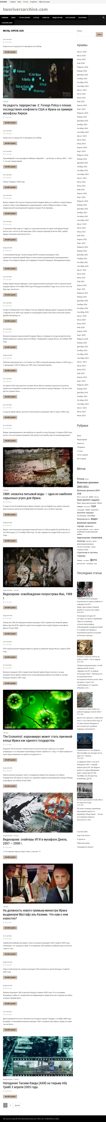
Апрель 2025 (82, 105)
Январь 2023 (82, 205)
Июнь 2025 (81, 97)
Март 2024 (81, 151)
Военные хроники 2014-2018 (88, 492)
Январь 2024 (82, 159)
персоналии (83, 537)
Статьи (25, 2)
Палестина (87, 506)
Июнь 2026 (81, 59)
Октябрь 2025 (82, 82)
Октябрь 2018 (82, 400)
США (93, 506)
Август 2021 (81, 270)
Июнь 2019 (81, 369)
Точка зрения (24, 17)
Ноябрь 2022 (82, 212)
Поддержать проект (85, 847)
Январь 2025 (82, 117)
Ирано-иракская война (89, 503)
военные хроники (86, 522)
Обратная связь (44, 2)
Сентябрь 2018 (83, 404)
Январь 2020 (82, 343)
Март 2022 (81, 243)
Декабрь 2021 (82, 254)
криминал (89, 526)
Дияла (91, 497)
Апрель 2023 (82, 193)
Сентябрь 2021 (83, 266)
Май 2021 (81, 281)
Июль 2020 (81, 320)
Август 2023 (81, 178)
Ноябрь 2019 (82, 350)
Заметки (45, 17)
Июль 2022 (81, 228)
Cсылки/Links (7, 23)
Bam (57, 1119)
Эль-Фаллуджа (81, 516)
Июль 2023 (81, 182)
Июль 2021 (81, 274)
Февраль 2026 (82, 67)
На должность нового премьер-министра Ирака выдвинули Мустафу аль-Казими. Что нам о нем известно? (35, 914)
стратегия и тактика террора (87, 554)
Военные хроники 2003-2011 (87, 484)
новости (96, 529)
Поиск (79, 31)
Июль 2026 (81, 55)
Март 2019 (81, 381)
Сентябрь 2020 (83, 312)
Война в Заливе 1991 (82, 497)
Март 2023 (81, 197)
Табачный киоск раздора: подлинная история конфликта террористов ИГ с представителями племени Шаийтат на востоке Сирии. (90, 604)
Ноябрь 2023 (82, 166)
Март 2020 (81, 335)
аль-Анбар (91, 516)
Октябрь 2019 (82, 354)
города (80, 526)
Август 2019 (81, 362)
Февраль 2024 (82, 155)
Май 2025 (81, 101)
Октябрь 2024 (82, 128)
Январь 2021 (82, 297)
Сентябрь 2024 (83, 132)
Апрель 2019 (82, 377)
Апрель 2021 (82, 285)
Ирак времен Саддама (88, 499)
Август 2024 (81, 136)
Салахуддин (80, 510)
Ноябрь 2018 (82, 396)
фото (93, 560)
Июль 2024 (81, 140)
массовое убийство (83, 529)
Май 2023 (81, 189)
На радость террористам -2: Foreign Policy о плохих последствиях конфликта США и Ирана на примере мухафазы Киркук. (37, 109)
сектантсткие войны (83, 547)
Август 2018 (81, 408)
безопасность (83, 519)
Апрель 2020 (82, 331)
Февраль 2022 (82, 247)
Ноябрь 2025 (82, 78)
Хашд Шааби (94, 510)
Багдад (80, 478)
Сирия (87, 510)
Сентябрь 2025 (83, 86)
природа (81, 541)
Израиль (96, 497)
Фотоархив (70, 17)
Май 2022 (81, 235)
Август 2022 (81, 224)
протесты (89, 541)
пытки (94, 541)
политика (96, 537)
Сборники (82, 17)
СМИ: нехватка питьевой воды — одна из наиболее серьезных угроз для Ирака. (37, 496)
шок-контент (81, 564)
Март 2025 (81, 109)
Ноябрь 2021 (82, 258)
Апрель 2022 (82, 239)
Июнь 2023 (81, 186)
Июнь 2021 (81, 277)
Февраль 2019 (82, 385)
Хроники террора (85, 512)
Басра (87, 479)
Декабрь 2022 (82, 208)
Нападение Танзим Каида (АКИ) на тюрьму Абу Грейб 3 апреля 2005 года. (35, 1085)
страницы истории (82, 550)
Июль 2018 (81, 411)
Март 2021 (81, 289)
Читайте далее (10, 52)
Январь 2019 (82, 388)
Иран (79, 503)
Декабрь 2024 (82, 120)
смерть (93, 547)
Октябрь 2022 (82, 216)
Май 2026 (81, 63)
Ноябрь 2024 (82, 124)
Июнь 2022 (81, 231)
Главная (13, 2)
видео (94, 518)
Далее (17, 1105)
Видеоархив (57, 17)
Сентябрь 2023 (83, 174)
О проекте (33, 2)
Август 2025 (81, 90)
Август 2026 (81, 52)
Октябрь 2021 (82, 262)
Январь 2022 (82, 251)
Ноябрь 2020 (82, 304)
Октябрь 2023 (82, 170)
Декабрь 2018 (82, 392)
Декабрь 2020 (82, 300)
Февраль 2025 (82, 113)
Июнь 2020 (81, 323)
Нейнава (80, 506)
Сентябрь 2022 (83, 220)
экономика (89, 564)
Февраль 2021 (82, 293)
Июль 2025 (81, 94)
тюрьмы (79, 560)
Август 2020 (81, 316)
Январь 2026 (82, 71)
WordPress (50, 1119)
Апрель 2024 (82, 147)
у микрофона (86, 560)
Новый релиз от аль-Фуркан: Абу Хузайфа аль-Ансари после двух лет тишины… (89, 753)
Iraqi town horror (83, 835)
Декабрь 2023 (82, 163)
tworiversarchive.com (25, 9)
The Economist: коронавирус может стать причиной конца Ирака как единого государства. (37, 738)
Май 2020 (81, 327)
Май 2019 (81, 373)
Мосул (99, 503)
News (19, 2)
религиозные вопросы (85, 544)
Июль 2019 (81, 365)
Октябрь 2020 (82, 308)
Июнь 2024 (81, 143)
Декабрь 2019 (82, 346)
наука (91, 529)
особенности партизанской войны (87, 533)
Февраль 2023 (82, 201)
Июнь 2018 (81, 415)
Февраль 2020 (82, 339)
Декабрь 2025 (82, 74)
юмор (95, 563)
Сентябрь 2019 (83, 358)
